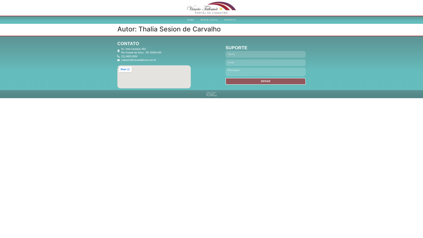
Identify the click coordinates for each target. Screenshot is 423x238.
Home (190, 20)
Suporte (230, 20)
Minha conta (209, 20)
